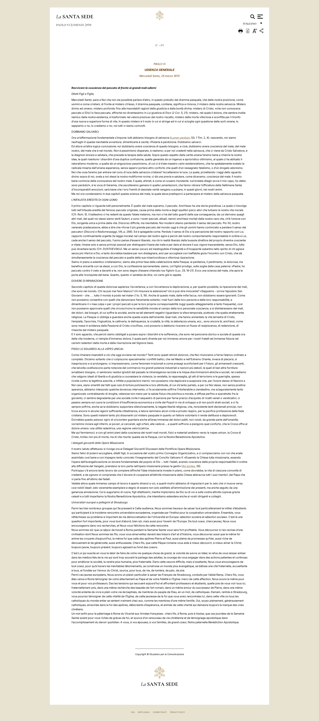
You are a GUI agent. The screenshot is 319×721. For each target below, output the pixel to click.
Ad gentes (188, 466)
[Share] (262, 31)
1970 (88, 25)
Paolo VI (63, 25)
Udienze (78, 25)
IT (156, 45)
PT (162, 45)
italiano (250, 24)
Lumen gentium (180, 137)
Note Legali (144, 712)
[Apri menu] (260, 16)
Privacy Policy (177, 712)
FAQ (133, 712)
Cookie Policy (160, 712)
